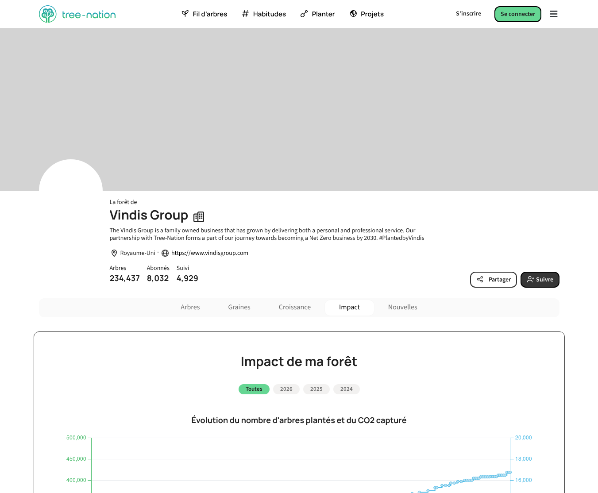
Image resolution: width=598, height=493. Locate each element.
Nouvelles (402, 307)
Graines (239, 307)
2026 (286, 389)
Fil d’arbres (210, 14)
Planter (323, 14)
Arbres (190, 307)
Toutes (254, 389)
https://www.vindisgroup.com (209, 253)
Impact (349, 307)
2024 (346, 389)
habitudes (269, 14)
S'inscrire (468, 13)
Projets (372, 14)
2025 (316, 389)
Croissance (295, 307)
